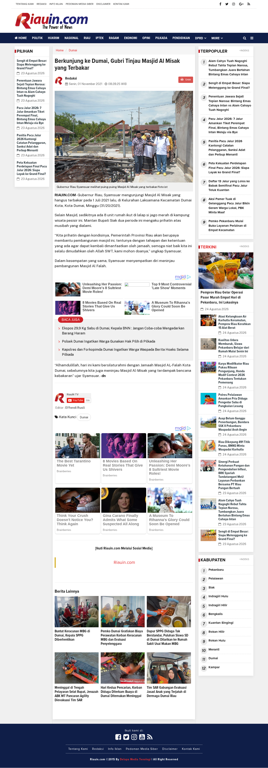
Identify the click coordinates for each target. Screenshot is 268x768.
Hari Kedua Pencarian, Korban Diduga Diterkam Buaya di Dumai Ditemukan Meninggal (121, 692)
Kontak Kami (121, 4)
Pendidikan (181, 38)
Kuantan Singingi (221, 622)
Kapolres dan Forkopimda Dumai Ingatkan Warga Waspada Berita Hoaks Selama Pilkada (125, 352)
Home (22, 38)
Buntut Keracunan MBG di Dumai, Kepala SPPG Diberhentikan (72, 635)
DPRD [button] (199, 38)
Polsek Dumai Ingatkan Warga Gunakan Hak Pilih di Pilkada (108, 341)
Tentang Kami (25, 4)
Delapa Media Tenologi (135, 759)
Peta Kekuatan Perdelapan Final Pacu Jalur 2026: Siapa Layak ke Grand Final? (229, 168)
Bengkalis (216, 614)
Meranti (214, 649)
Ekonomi (130, 38)
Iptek (100, 38)
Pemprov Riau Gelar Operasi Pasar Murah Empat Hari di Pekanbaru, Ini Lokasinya (222, 297)
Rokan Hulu (217, 640)
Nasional (71, 38)
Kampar (214, 667)
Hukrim (53, 38)
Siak (212, 587)
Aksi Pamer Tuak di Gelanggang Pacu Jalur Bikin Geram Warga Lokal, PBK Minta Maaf (229, 205)
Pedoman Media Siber (79, 4)
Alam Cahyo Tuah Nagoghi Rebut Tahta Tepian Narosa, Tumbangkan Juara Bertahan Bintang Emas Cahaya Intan (229, 67)
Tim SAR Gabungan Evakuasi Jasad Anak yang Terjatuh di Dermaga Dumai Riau (167, 692)
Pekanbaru (216, 569)
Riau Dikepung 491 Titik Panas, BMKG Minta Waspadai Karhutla (234, 445)
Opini (146, 38)
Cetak (188, 79)
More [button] (215, 38)
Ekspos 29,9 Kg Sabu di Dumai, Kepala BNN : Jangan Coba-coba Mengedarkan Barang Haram (123, 330)
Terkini (208, 247)
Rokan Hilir (216, 631)
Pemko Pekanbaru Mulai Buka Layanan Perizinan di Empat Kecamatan (227, 226)
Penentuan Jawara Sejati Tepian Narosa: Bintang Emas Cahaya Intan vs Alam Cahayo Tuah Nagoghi (31, 88)
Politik (37, 38)
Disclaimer (103, 4)
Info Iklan (56, 4)
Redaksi (41, 4)
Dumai (73, 50)
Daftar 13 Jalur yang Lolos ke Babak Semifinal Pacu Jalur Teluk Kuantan (229, 186)
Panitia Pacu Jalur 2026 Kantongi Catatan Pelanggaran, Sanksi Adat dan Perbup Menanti (31, 143)
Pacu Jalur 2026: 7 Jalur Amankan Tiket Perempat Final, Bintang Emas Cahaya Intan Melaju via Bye (31, 115)
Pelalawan (216, 578)
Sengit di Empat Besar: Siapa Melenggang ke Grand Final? (32, 64)
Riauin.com (124, 562)
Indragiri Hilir (218, 605)
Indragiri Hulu (218, 596)
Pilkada (161, 38)
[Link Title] (118, 737)
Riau (87, 38)
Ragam (114, 38)
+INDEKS (244, 50)
